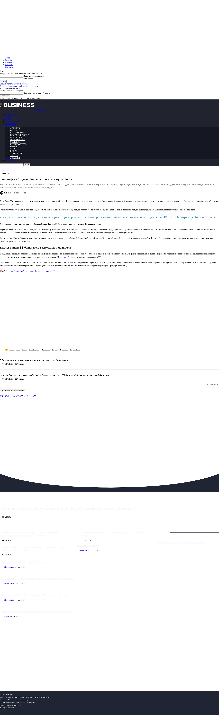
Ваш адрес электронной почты (36, 93)
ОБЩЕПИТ (15, 142)
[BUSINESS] (2, 193)
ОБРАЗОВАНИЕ (17, 140)
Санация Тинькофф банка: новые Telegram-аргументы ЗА (31, 271)
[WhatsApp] (28, 342)
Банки (24, 350)
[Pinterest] (64, 342)
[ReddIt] (73, 342)
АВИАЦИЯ (15, 128)
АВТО (8, 117)
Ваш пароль (28, 79)
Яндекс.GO (64, 350)
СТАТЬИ (9, 160)
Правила (9, 65)
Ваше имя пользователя (33, 76)
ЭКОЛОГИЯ (15, 158)
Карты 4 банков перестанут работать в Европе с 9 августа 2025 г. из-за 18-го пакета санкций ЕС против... (55, 375)
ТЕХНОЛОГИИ (17, 153)
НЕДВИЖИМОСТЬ (14, 121)
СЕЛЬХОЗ (14, 149)
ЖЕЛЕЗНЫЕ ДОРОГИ (20, 135)
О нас (7, 58)
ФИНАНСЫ (10, 124)
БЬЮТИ (13, 130)
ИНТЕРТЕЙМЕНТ (18, 133)
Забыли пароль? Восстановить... (14, 84)
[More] (128, 342)
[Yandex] (32, 681)
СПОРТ (13, 151)
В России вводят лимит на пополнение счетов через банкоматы (34, 360)
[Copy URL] (110, 342)
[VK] (46, 342)
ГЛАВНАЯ (10, 114)
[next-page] (38, 386)
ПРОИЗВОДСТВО (18, 144)
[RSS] (10, 681)
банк (18, 350)
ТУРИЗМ (14, 156)
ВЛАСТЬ (9, 119)
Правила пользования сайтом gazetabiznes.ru (19, 86)
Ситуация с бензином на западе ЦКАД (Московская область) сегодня (69, 508)
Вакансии (9, 62)
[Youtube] (39, 681)
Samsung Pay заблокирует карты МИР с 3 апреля (24, 562)
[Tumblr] (82, 342)
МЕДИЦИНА (16, 137)
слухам (63, 257)
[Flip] (91, 342)
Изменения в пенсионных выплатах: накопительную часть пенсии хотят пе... (37, 611)
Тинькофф (46, 350)
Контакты (9, 67)
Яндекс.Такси (75, 350)
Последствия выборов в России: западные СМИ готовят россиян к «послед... (37, 595)
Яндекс (54, 350)
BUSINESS (7, 193)
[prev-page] (12, 386)
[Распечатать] (119, 342)
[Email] (101, 342)
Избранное (84, 550)
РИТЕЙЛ (14, 146)
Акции (12, 350)
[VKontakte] (25, 681)
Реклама (8, 60)
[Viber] (37, 342)
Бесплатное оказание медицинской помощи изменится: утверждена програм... (38, 578)
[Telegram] (55, 342)
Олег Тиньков (34, 350)
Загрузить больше (164, 529)
